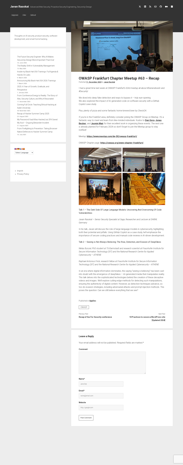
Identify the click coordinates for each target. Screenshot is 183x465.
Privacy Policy (23, 174)
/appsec (14, 15)
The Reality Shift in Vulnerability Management (36, 66)
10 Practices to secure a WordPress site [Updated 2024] (147, 318)
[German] (18, 149)
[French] (21, 149)
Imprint (20, 171)
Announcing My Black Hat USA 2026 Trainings (36, 81)
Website (82, 402)
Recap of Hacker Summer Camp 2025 (33, 114)
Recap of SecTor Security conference (95, 317)
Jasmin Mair (97, 123)
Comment (83, 349)
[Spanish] (23, 149)
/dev (24, 15)
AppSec (92, 301)
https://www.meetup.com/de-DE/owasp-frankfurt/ (112, 136)
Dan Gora (149, 120)
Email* (82, 391)
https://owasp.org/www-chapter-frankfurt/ (121, 143)
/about (33, 15)
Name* (82, 379)
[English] (15, 149)
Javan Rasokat (19, 6)
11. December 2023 (93, 82)
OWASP (84, 307)
